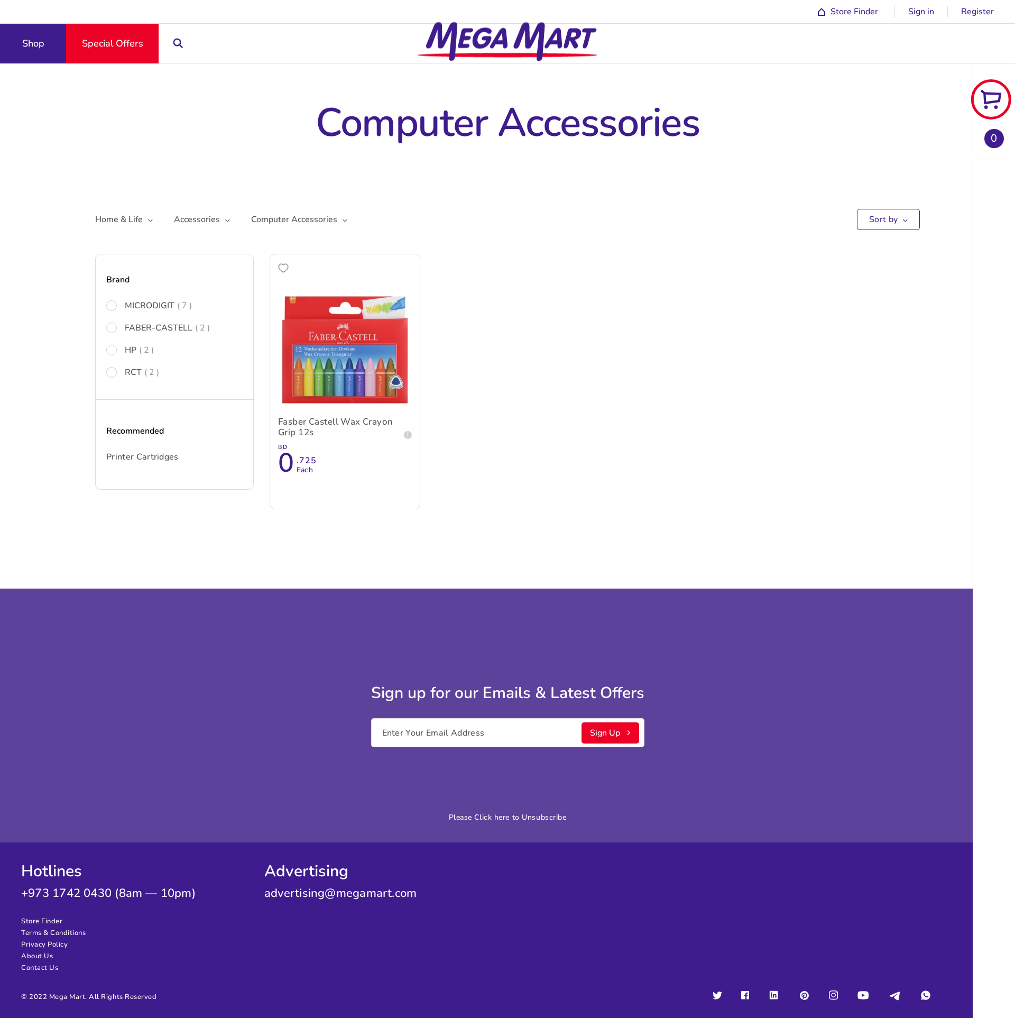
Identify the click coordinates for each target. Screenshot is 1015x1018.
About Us (37, 956)
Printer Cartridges (142, 457)
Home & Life (119, 219)
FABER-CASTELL (167, 328)
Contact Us (39, 968)
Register (977, 11)
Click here (492, 817)
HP (139, 350)
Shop (33, 43)
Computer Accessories (294, 219)
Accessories (197, 219)
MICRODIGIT (158, 305)
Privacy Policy (44, 944)
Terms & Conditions (53, 933)
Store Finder (41, 921)
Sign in (921, 11)
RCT (142, 372)
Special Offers (112, 43)
